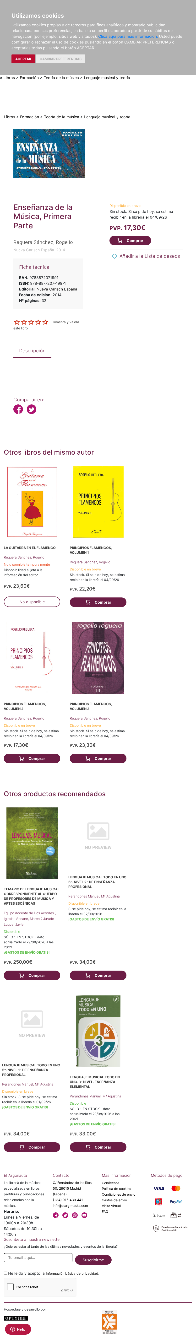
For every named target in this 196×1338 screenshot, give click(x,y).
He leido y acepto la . (53, 1273)
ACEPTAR (23, 59)
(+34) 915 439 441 (68, 1200)
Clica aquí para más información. (128, 36)
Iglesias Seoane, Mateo (22, 919)
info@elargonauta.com (70, 1206)
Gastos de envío (114, 1200)
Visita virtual (111, 1206)
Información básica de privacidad (72, 1273)
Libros (9, 77)
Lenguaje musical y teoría (107, 77)
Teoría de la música (61, 77)
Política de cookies (116, 1189)
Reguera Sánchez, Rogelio (24, 557)
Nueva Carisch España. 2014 (39, 249)
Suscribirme (93, 1259)
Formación (29, 77)
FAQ (105, 1211)
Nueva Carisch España (57, 289)
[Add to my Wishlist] (114, 256)
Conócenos (110, 1183)
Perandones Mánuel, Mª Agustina (94, 896)
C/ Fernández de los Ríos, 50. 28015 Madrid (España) (73, 1188)
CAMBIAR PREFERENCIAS (61, 59)
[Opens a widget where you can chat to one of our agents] (18, 1330)
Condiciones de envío (118, 1194)
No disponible (32, 601)
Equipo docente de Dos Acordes (29, 913)
